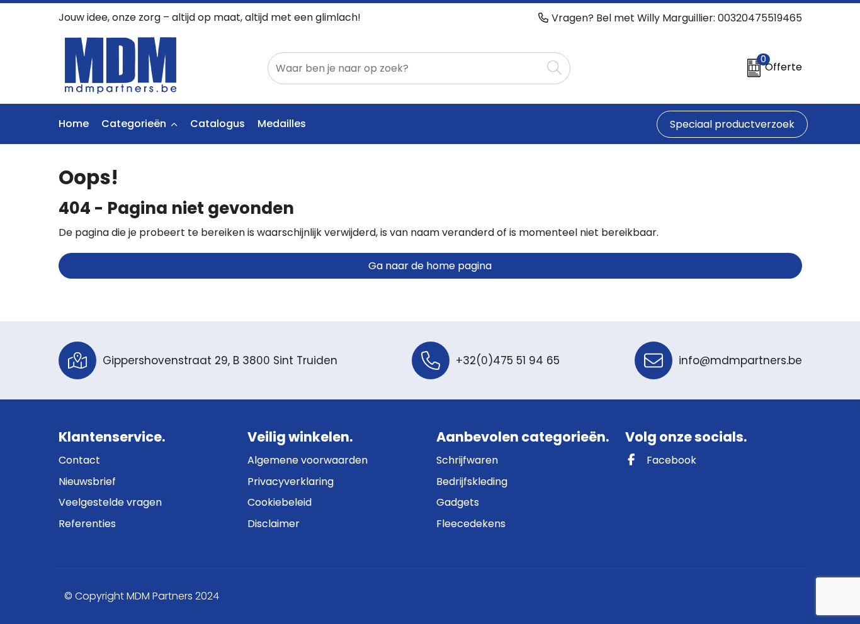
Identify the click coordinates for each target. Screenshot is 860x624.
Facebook (670, 460)
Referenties (87, 523)
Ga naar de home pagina (430, 266)
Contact (79, 460)
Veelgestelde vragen (110, 502)
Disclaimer (273, 523)
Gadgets (457, 502)
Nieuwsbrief (87, 481)
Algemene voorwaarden (307, 460)
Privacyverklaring (290, 481)
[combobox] (404, 68)
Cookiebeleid (279, 502)
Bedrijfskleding (471, 481)
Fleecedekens (471, 523)
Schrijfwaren (467, 460)
